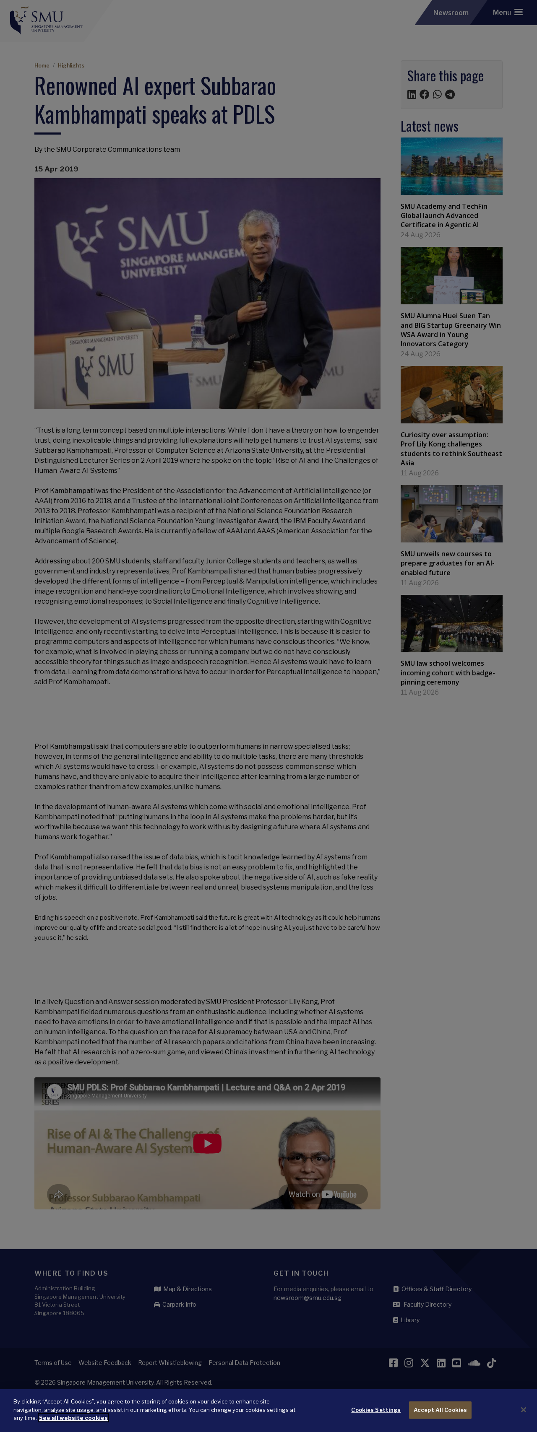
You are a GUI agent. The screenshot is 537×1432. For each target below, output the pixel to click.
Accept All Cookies (440, 1409)
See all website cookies (73, 1417)
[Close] (523, 1410)
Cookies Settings (376, 1409)
